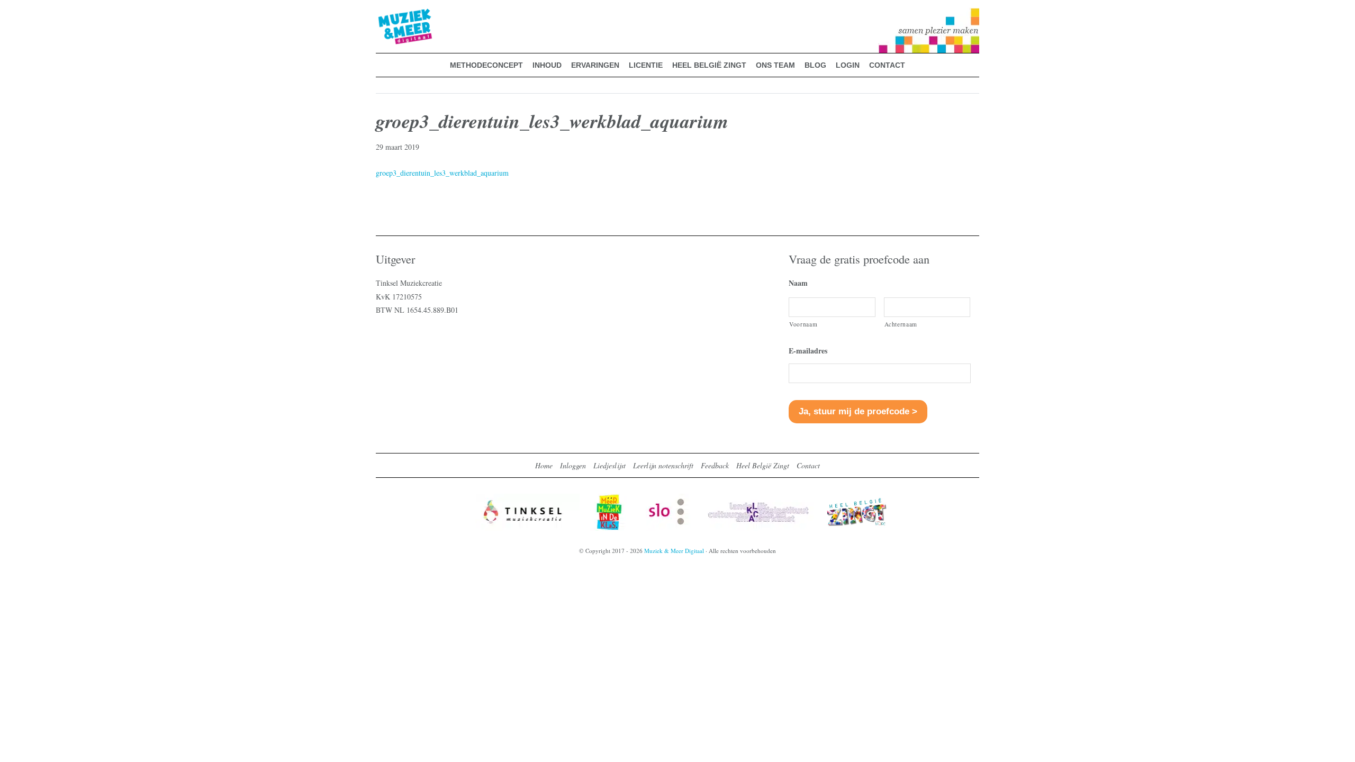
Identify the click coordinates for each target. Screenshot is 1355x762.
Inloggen (573, 465)
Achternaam (901, 324)
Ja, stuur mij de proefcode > (858, 411)
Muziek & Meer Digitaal (388, 14)
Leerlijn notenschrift (663, 465)
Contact (808, 465)
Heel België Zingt (762, 465)
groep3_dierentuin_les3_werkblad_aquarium (442, 173)
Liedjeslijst (609, 465)
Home (544, 465)
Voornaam (803, 324)
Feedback (715, 465)
